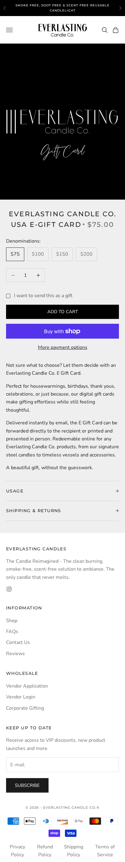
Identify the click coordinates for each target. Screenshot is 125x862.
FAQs (12, 631)
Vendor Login (20, 697)
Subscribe (27, 785)
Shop (11, 620)
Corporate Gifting (25, 708)
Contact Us (18, 642)
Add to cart (62, 312)
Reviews (15, 653)
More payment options (62, 347)
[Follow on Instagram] (9, 589)
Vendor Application (27, 686)
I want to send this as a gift (43, 295)
